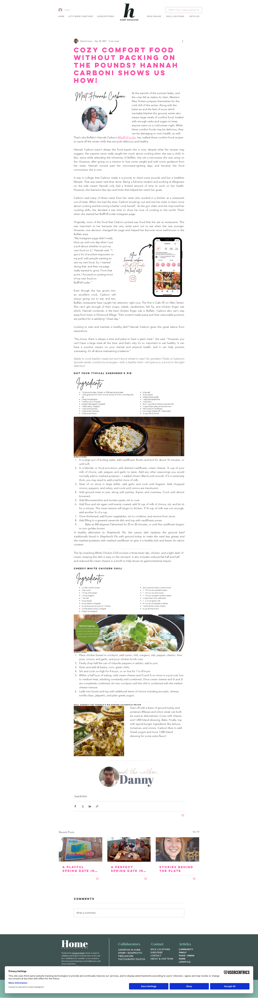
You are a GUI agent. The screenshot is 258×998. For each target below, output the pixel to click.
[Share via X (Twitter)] (82, 806)
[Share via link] (97, 806)
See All (196, 831)
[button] (80, 16)
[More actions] (182, 41)
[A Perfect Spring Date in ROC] (129, 849)
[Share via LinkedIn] (89, 806)
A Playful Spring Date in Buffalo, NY (78, 869)
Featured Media (78, 953)
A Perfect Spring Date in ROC (127, 869)
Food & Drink (80, 796)
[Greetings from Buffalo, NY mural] (80, 849)
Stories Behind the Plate (176, 869)
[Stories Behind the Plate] (177, 849)
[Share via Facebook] (75, 806)
